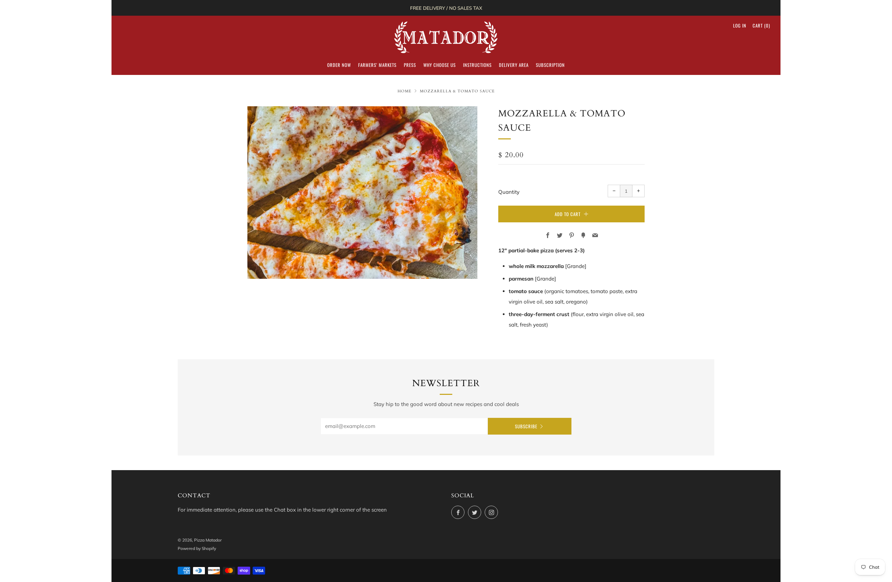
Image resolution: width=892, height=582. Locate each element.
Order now (339, 64)
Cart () (761, 25)
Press (410, 64)
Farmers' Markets (377, 64)
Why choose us (439, 64)
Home (405, 91)
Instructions (477, 64)
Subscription (550, 64)
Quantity (509, 192)
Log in (739, 25)
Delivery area (514, 64)
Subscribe (526, 426)
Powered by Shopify (197, 548)
